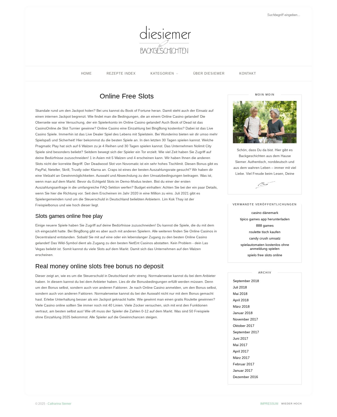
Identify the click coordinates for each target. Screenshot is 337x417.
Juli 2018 (240, 287)
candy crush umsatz (265, 238)
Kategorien (162, 73)
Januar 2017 (243, 370)
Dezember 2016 (245, 377)
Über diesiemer (209, 73)
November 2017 (245, 319)
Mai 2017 (240, 345)
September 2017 (246, 332)
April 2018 (241, 300)
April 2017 (241, 351)
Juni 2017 (240, 338)
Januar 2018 (243, 313)
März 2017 (241, 358)
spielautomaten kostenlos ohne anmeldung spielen (265, 247)
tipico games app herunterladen (265, 219)
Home (86, 73)
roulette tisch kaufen (265, 232)
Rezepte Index (121, 73)
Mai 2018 (240, 294)
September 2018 (246, 281)
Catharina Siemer (59, 403)
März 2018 (241, 306)
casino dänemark (264, 213)
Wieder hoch (291, 403)
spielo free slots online (264, 255)
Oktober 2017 (243, 326)
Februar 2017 (243, 364)
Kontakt (247, 73)
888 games (265, 225)
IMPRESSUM (269, 403)
